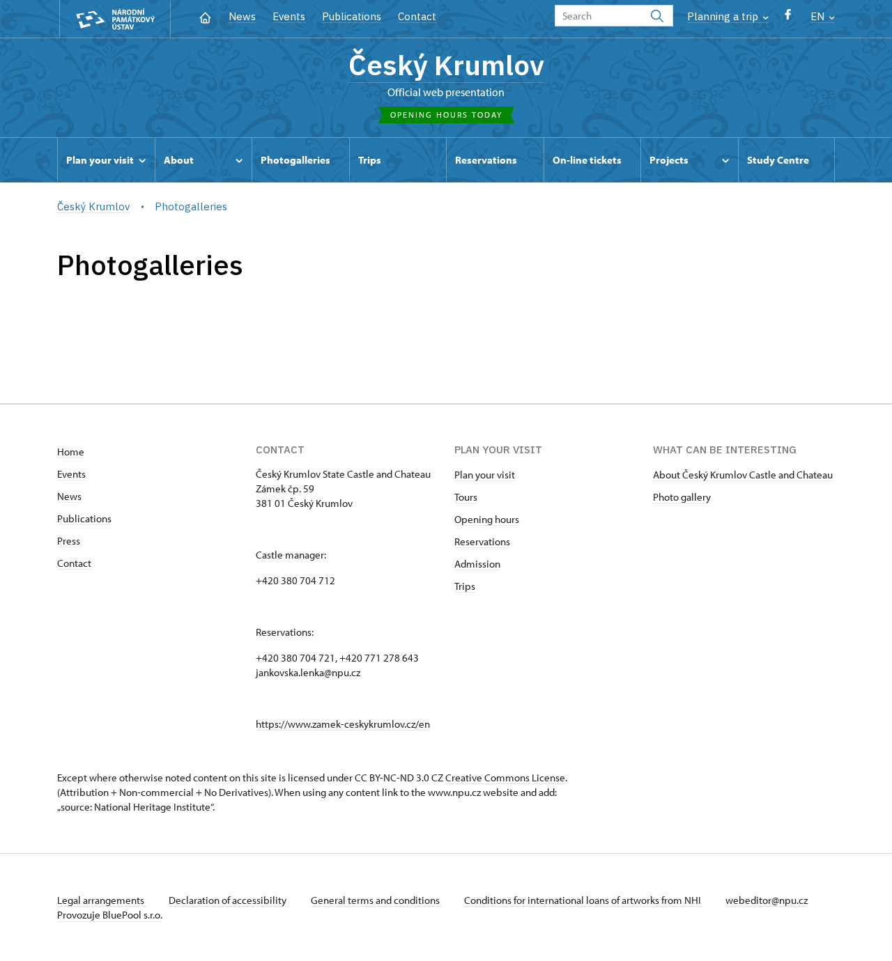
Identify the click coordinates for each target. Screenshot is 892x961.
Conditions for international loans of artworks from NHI (583, 900)
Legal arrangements (101, 900)
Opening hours (486, 519)
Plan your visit (484, 474)
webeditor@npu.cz (766, 900)
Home (70, 451)
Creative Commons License (505, 777)
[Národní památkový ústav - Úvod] (115, 19)
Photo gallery (682, 496)
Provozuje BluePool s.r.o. (109, 914)
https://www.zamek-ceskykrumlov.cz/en (343, 723)
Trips (464, 586)
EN (818, 16)
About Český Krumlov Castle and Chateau (743, 474)
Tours (465, 496)
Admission (477, 563)
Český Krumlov (446, 65)
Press (68, 540)
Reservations (482, 541)
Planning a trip (724, 16)
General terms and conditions (376, 900)
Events (288, 16)
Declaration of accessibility (229, 900)
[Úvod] (205, 16)
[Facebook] (788, 17)
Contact (417, 16)
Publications (351, 16)
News (242, 16)
